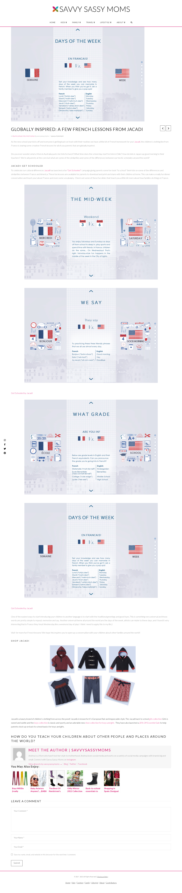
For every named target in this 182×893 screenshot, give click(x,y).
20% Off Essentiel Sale (149, 722)
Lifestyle (94, 883)
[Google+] (96, 887)
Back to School (17, 136)
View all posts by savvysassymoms (45, 764)
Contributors (111, 883)
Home (67, 883)
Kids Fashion (30, 136)
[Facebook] (86, 887)
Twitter (73, 764)
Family (87, 883)
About (102, 883)
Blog (66, 764)
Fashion (80, 883)
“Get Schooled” (74, 170)
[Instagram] (5, 440)
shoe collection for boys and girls (99, 722)
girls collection (155, 719)
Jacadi (137, 141)
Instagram (71, 759)
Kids (24, 136)
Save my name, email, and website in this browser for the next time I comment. (45, 854)
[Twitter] (91, 887)
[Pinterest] (5, 453)
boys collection (41, 722)
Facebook (82, 764)
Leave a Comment (57, 136)
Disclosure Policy (102, 877)
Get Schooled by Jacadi (22, 393)
